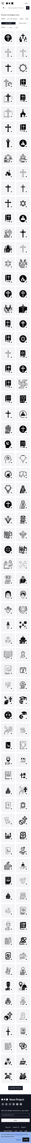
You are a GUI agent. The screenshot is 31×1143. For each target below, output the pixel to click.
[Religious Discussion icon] (8, 580)
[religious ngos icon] (8, 640)
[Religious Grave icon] (23, 1016)
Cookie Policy (19, 1134)
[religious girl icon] (23, 655)
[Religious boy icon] (8, 595)
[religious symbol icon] (23, 610)
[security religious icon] (23, 865)
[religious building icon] (23, 640)
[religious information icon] (23, 730)
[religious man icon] (23, 805)
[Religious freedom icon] (23, 775)
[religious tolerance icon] (8, 610)
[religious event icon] (23, 670)
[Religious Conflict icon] (23, 956)
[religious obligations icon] (8, 911)
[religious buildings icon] (8, 941)
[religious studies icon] (8, 700)
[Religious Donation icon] (8, 715)
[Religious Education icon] (8, 564)
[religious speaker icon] (23, 941)
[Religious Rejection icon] (8, 1076)
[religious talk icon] (23, 1046)
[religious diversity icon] (23, 564)
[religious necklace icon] (8, 1031)
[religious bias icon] (23, 881)
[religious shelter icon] (8, 896)
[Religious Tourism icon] (23, 986)
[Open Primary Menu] (3, 3)
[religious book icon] (8, 655)
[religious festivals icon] (23, 685)
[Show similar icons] (11, 41)
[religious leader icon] (8, 760)
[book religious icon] (23, 580)
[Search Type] (4, 8)
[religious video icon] (8, 820)
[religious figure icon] (23, 760)
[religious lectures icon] (23, 971)
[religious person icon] (8, 971)
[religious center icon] (23, 896)
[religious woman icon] (23, 595)
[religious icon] (8, 38)
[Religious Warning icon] (8, 1061)
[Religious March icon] (23, 1076)
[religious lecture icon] (8, 1001)
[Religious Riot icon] (23, 1061)
